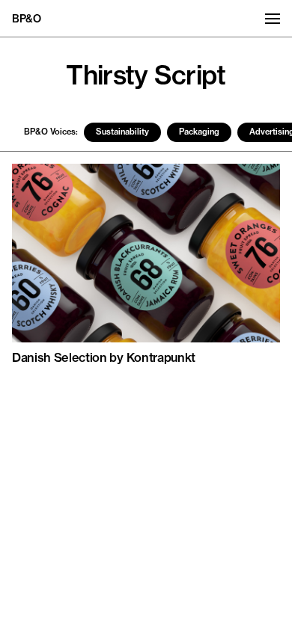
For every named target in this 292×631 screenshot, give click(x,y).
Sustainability (122, 131)
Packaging (199, 131)
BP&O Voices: (51, 131)
